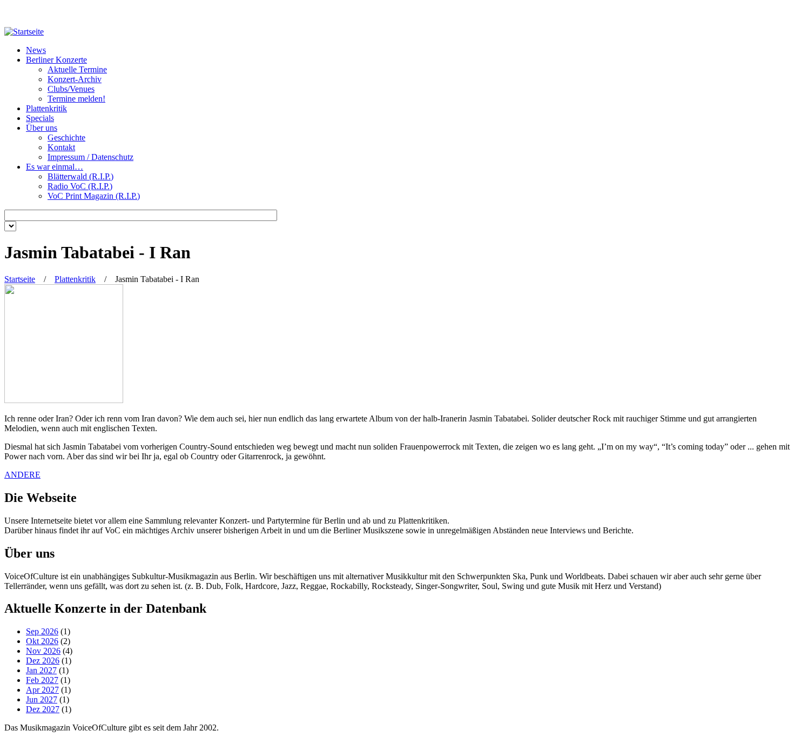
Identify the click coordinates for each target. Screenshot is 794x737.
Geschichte (66, 137)
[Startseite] (24, 31)
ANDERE (22, 474)
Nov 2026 (43, 650)
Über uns (41, 127)
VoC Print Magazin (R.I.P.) (94, 195)
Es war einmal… (54, 166)
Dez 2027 (42, 709)
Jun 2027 (41, 699)
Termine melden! (76, 98)
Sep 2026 (42, 631)
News (36, 50)
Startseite (19, 279)
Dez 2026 (42, 660)
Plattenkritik (46, 108)
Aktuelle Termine (77, 69)
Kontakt (61, 147)
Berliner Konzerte (56, 59)
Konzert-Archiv (75, 79)
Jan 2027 (41, 670)
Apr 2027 (42, 689)
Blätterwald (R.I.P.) (80, 176)
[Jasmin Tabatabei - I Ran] (63, 400)
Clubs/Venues (71, 88)
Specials (40, 118)
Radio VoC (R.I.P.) (80, 186)
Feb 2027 (42, 680)
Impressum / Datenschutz (90, 157)
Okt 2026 (42, 641)
